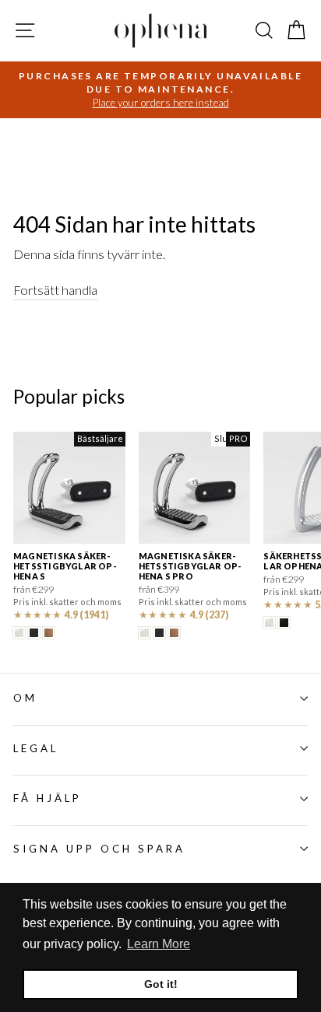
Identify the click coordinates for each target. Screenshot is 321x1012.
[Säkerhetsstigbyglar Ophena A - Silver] (269, 623)
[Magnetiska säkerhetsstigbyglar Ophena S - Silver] (19, 633)
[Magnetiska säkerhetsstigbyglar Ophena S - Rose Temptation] (49, 633)
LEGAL (35, 748)
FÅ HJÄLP (47, 798)
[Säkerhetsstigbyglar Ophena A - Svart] (284, 623)
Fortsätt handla (55, 290)
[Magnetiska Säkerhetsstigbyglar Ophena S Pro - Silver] (144, 633)
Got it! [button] (161, 984)
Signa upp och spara (99, 848)
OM (25, 698)
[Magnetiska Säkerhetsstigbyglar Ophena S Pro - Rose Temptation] (174, 633)
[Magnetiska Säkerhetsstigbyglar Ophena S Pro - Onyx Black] (159, 633)
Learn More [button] (158, 944)
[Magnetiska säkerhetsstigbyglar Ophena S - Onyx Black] (34, 633)
